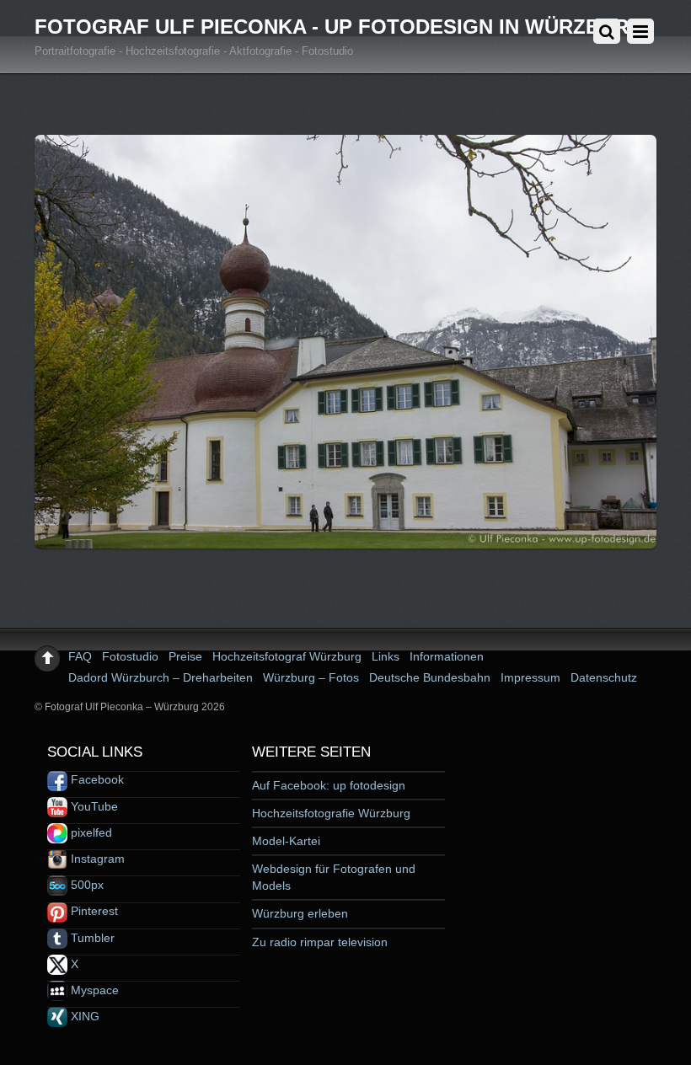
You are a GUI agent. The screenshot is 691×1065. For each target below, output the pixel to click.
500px (85, 884)
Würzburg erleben (300, 913)
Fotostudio (130, 656)
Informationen (447, 656)
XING (83, 1016)
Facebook (95, 779)
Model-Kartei (286, 841)
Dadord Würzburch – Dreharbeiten (160, 677)
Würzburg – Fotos (311, 677)
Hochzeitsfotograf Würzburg (287, 656)
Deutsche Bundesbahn (429, 677)
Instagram (96, 858)
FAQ (80, 656)
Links (385, 656)
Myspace (93, 990)
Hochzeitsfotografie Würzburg (331, 813)
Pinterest (92, 911)
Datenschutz (603, 677)
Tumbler (91, 938)
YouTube (92, 806)
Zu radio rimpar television (320, 942)
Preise (185, 656)
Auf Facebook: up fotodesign (328, 785)
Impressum (530, 677)
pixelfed (89, 832)
